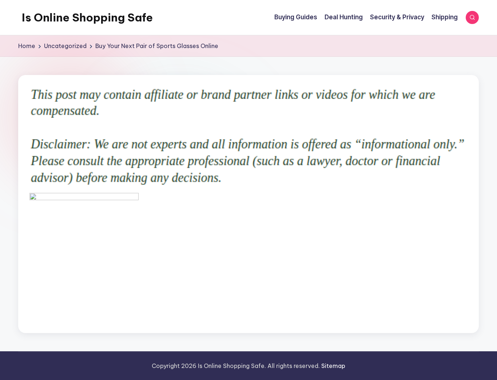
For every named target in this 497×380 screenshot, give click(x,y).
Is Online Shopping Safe (87, 17)
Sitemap (333, 365)
